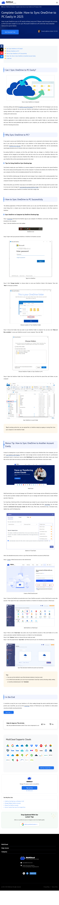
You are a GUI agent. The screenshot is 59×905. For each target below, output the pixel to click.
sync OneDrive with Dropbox (13, 455)
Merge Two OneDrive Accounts (11, 805)
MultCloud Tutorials (10, 7)
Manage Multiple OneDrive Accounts (13, 803)
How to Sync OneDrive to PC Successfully (16, 53)
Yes (44, 724)
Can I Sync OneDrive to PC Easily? (14, 48)
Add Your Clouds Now (45, 768)
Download (9, 219)
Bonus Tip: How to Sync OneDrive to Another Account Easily (21, 56)
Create (8, 559)
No (53, 724)
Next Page (8, 712)
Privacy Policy (47, 887)
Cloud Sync (26, 706)
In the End (8, 58)
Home (4, 7)
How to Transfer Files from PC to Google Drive (15, 807)
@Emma (48, 31)
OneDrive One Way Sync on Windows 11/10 (14, 801)
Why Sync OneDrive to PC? (12, 51)
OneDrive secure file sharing (26, 107)
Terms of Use (55, 887)
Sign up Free (29, 788)
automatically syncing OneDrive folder (29, 187)
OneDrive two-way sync (15, 146)
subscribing (47, 504)
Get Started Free (10, 32)
